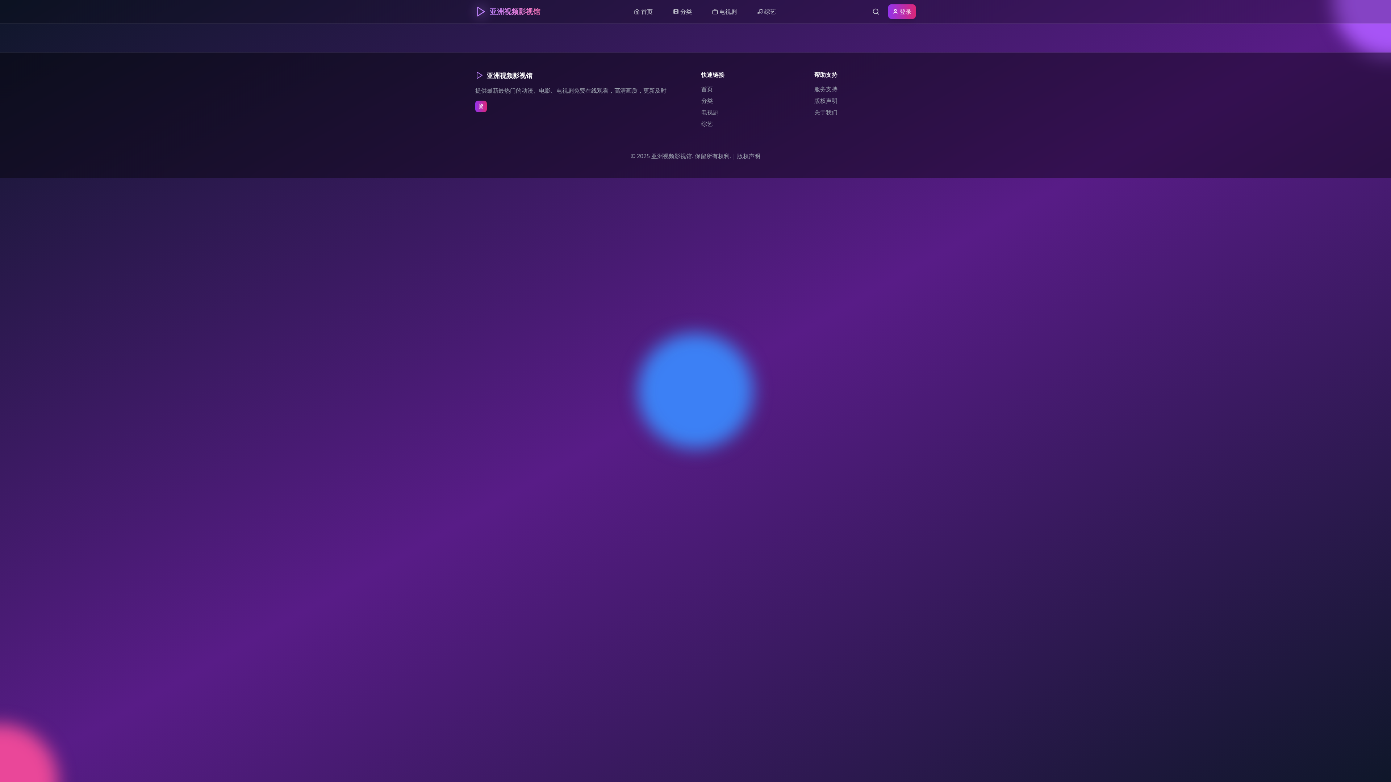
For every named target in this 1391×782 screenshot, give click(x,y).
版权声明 (825, 101)
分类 (707, 101)
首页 (707, 89)
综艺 (707, 124)
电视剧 (710, 112)
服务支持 (825, 89)
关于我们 (825, 112)
